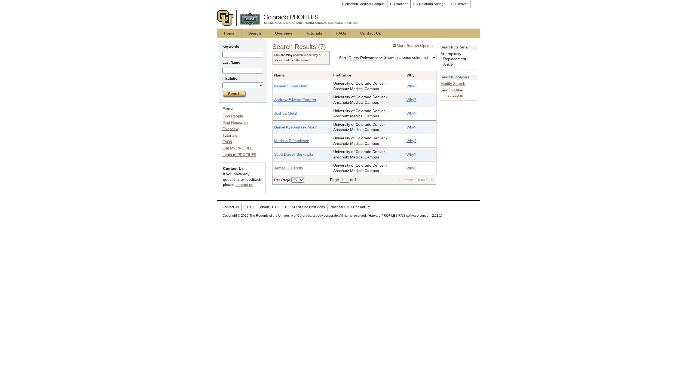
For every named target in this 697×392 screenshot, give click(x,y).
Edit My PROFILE (237, 148)
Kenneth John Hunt (290, 86)
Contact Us (370, 33)
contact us (244, 184)
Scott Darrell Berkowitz (293, 154)
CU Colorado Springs (429, 4)
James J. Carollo (288, 168)
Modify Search (453, 83)
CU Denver (459, 4)
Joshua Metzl (285, 113)
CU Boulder (399, 4)
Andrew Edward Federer (295, 99)
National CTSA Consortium (350, 207)
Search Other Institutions (452, 93)
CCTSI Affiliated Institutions (305, 207)
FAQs (341, 33)
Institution (343, 75)
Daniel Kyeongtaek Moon (295, 127)
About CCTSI (269, 207)
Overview (283, 33)
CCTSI (249, 207)
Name (279, 75)
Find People (232, 116)
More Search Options (415, 45)
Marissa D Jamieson (291, 141)
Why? (411, 86)
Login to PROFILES (239, 154)
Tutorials (314, 33)
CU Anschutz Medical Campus (362, 4)
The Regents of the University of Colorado (280, 216)
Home (229, 33)
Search (254, 33)
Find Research (235, 122)
